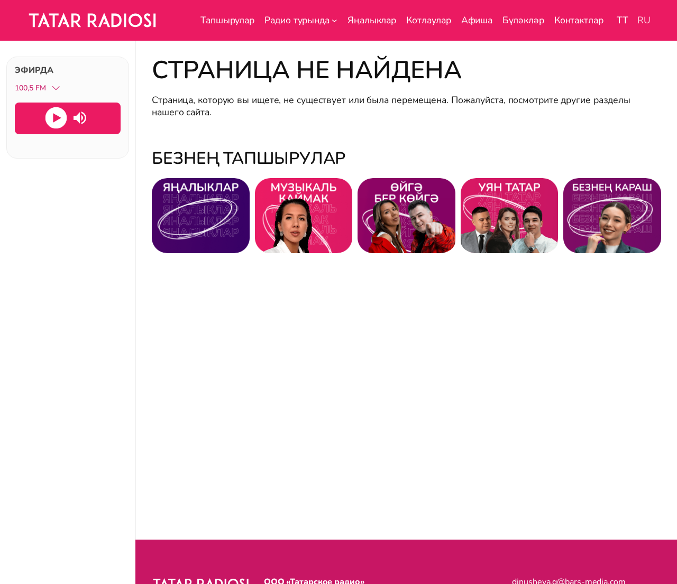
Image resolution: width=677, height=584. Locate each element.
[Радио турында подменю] (334, 20)
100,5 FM (30, 87)
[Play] (55, 117)
